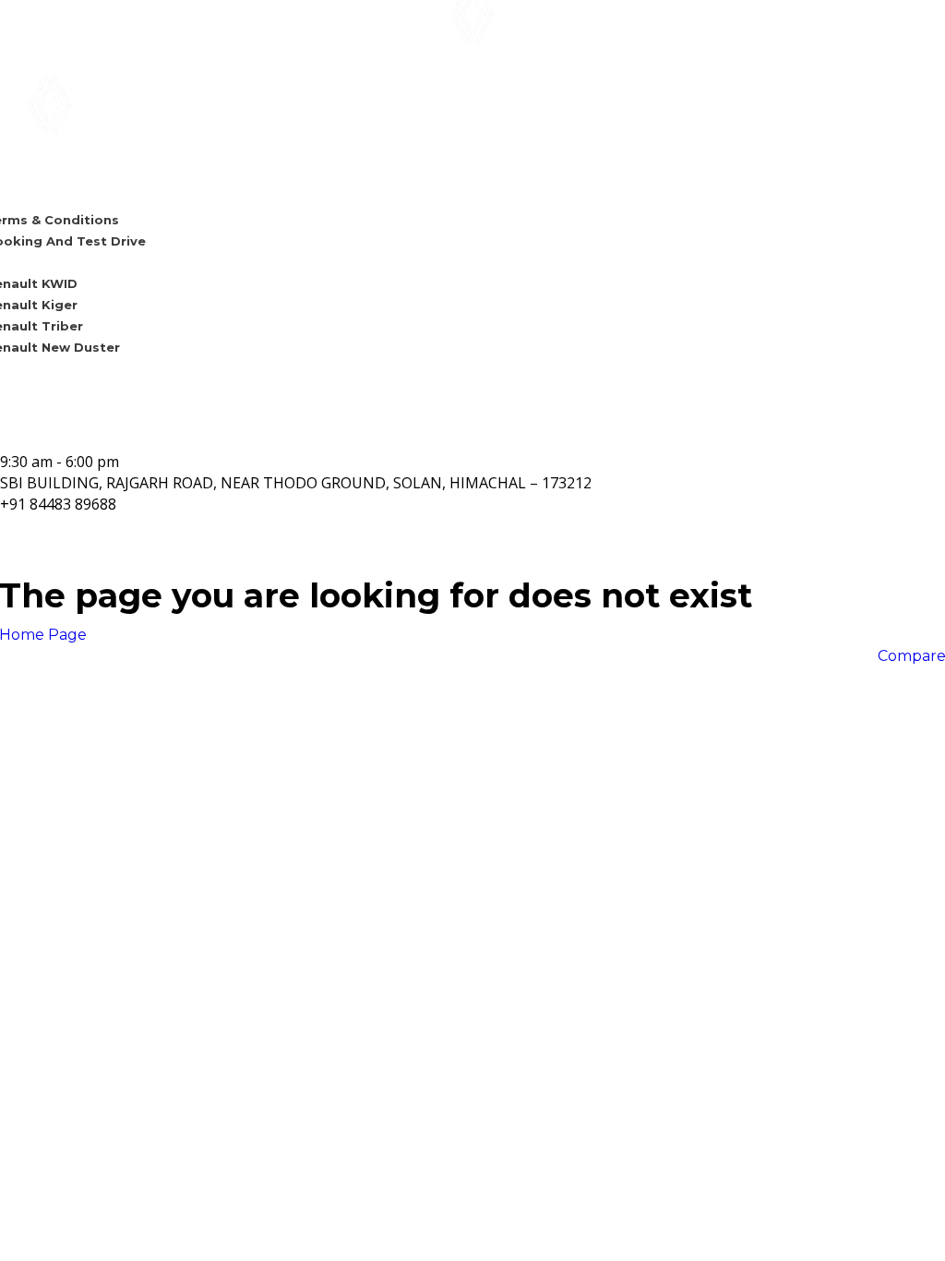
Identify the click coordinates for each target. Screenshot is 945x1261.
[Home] (472, 28)
